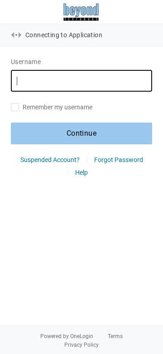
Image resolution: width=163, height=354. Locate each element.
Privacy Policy (81, 345)
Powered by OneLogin (66, 336)
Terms (115, 336)
